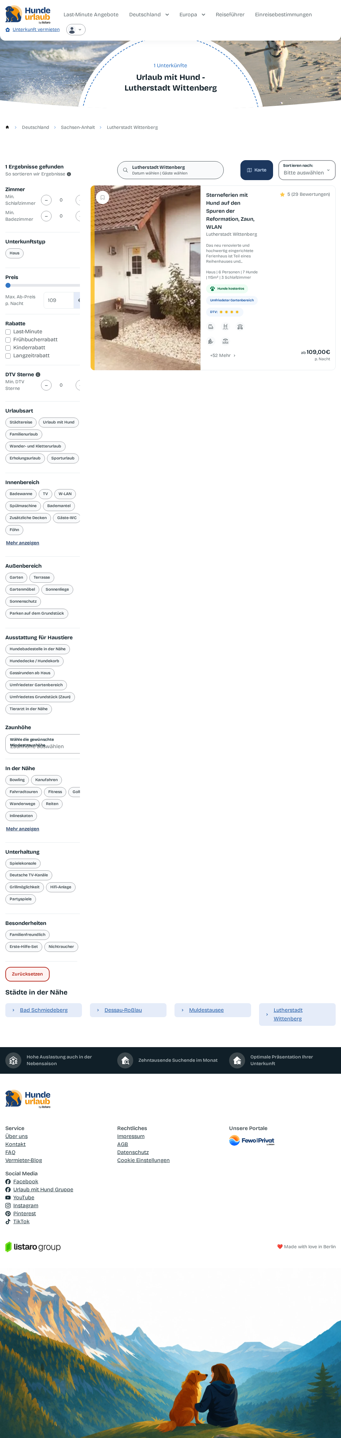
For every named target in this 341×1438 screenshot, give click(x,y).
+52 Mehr (220, 355)
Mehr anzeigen (22, 543)
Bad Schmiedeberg (44, 1010)
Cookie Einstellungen (143, 1160)
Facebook (25, 1181)
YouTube (23, 1197)
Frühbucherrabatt (35, 339)
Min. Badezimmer (19, 216)
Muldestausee (206, 1010)
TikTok (21, 1221)
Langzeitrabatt (31, 355)
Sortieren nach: (298, 165)
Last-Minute (27, 331)
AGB (122, 1144)
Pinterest (24, 1213)
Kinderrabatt (29, 347)
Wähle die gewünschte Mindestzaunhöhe (32, 742)
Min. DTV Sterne (14, 385)
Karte (260, 170)
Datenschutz (133, 1152)
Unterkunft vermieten (36, 29)
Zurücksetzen (27, 974)
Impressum (131, 1136)
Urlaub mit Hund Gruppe (43, 1189)
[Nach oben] (326, 1423)
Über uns (16, 1136)
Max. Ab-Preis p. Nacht (20, 300)
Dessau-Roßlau (123, 1010)
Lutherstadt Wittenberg (288, 1014)
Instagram (25, 1205)
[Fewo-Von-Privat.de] (282, 1140)
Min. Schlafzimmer (20, 200)
